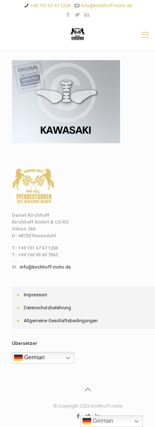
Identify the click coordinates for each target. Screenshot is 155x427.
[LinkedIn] (87, 15)
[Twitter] (77, 15)
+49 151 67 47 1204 (50, 5)
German (34, 357)
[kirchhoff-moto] (77, 35)
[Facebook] (68, 15)
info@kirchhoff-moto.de (106, 5)
